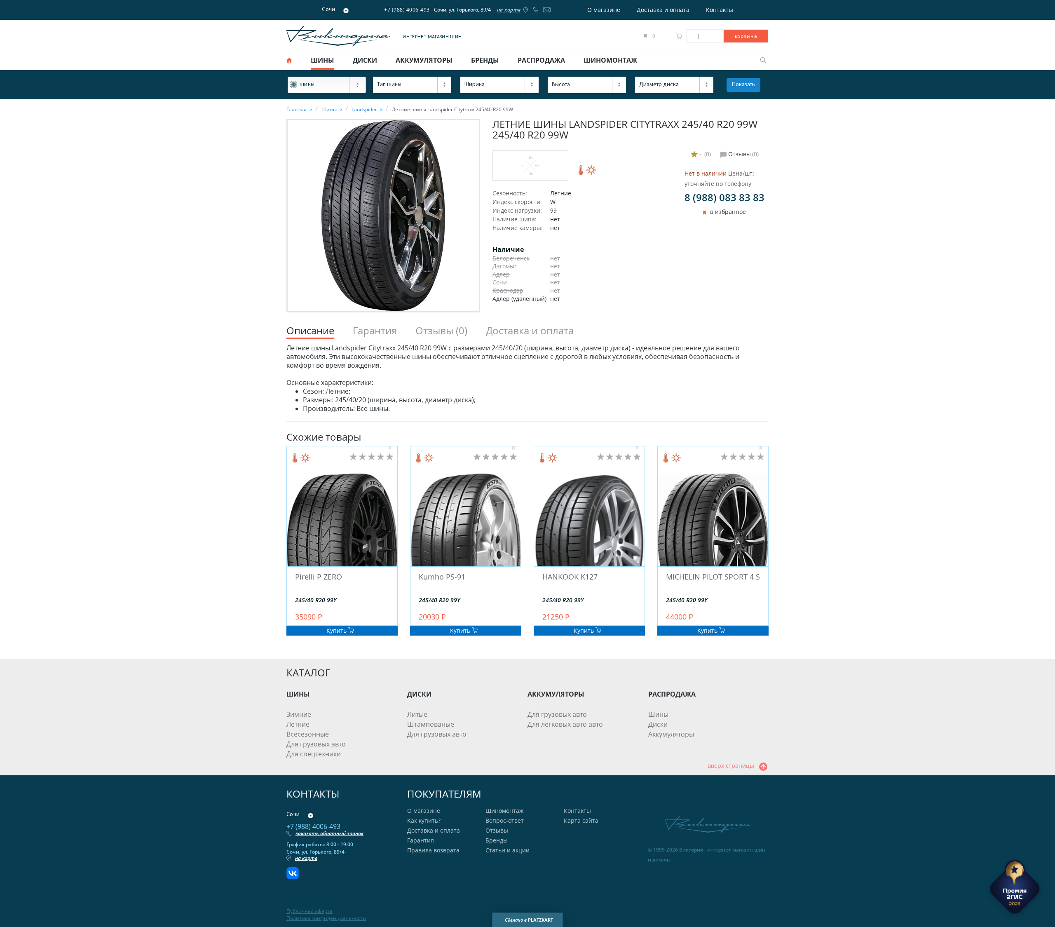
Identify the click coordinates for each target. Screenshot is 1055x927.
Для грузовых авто (316, 744)
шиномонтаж (610, 60)
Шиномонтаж (504, 810)
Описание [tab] (310, 331)
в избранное (728, 212)
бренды (485, 60)
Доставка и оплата (663, 10)
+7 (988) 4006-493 (407, 9)
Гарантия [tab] (375, 331)
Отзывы (496, 830)
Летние (297, 724)
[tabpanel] (527, 378)
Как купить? (424, 820)
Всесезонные (307, 734)
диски (365, 60)
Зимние (298, 714)
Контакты (719, 10)
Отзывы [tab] (441, 331)
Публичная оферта (309, 911)
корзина (746, 36)
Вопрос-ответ (504, 820)
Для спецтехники (313, 753)
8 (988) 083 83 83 (724, 197)
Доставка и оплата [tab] (530, 331)
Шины (658, 714)
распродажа (541, 60)
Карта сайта (581, 820)
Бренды (496, 840)
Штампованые (430, 724)
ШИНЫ (298, 694)
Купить (337, 630)
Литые (417, 714)
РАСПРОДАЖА (672, 694)
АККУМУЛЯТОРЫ (556, 694)
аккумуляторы (424, 60)
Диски (658, 724)
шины (322, 60)
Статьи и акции (507, 850)
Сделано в (529, 920)
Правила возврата (433, 850)
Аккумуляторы (671, 734)
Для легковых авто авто (565, 724)
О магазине (603, 10)
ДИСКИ (419, 694)
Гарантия (420, 840)
